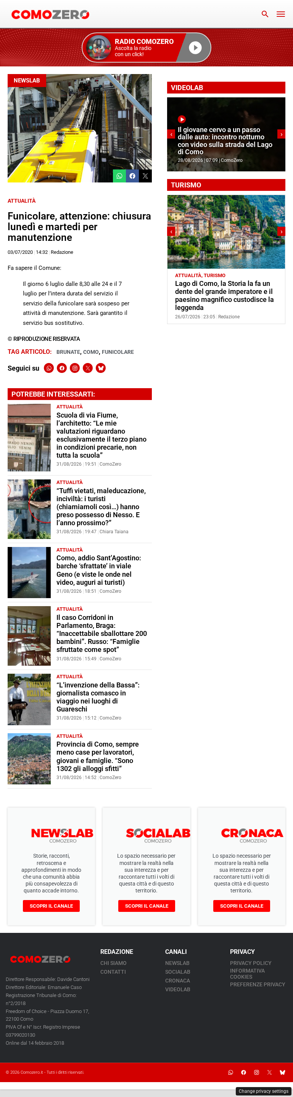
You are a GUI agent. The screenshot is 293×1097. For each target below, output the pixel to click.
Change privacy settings (263, 1091)
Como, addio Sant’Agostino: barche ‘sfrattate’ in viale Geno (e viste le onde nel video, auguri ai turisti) (98, 570)
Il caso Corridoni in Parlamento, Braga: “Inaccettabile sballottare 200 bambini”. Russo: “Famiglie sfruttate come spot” (101, 633)
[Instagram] (75, 368)
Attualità (21, 201)
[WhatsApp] (49, 368)
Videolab (177, 989)
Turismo (214, 275)
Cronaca (177, 981)
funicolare (118, 352)
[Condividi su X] (145, 175)
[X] (88, 368)
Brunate (68, 352)
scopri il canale (51, 906)
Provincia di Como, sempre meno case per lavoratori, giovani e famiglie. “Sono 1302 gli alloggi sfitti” (97, 756)
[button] (146, 47)
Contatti (113, 972)
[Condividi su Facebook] (132, 175)
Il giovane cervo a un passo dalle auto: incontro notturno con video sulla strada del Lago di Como (225, 141)
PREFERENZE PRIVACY (257, 984)
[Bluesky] (101, 368)
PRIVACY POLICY (251, 963)
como (91, 352)
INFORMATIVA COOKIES (247, 974)
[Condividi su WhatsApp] (119, 175)
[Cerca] (265, 14)
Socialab (177, 972)
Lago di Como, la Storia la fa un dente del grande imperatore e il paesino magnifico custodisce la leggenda (224, 295)
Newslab (27, 80)
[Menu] (280, 14)
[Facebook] (62, 368)
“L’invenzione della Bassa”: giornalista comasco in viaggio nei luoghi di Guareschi (98, 697)
